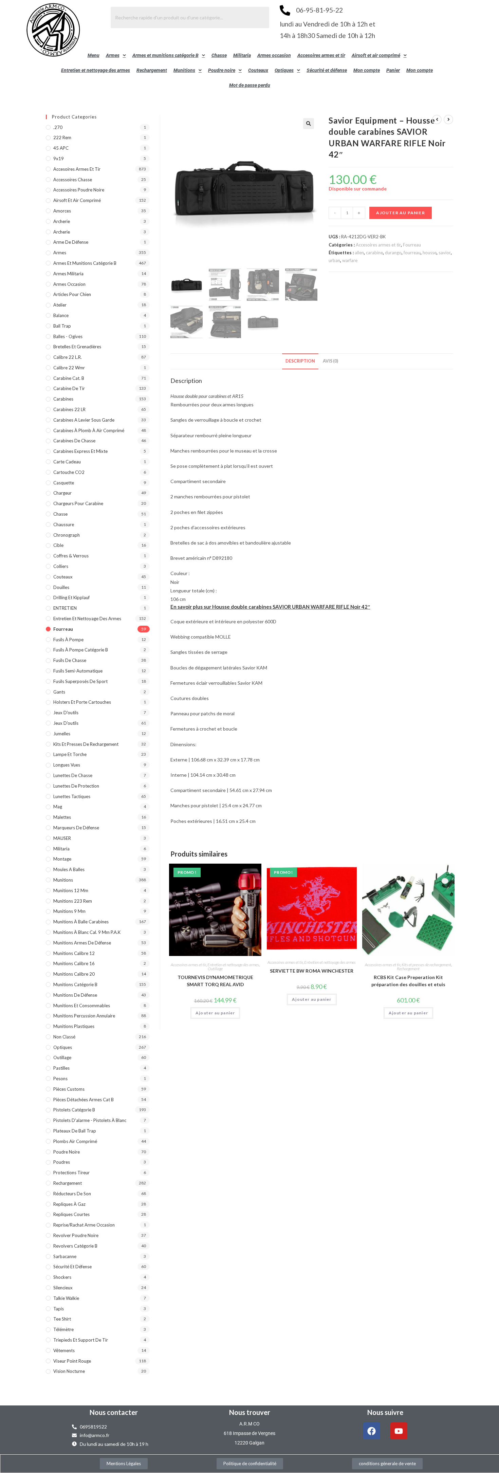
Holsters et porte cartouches (82, 702)
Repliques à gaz (69, 1204)
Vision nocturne (69, 1371)
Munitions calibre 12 (74, 953)
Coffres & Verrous (71, 555)
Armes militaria (68, 273)
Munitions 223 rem (72, 901)
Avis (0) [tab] (330, 361)
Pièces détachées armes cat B (83, 1099)
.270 (57, 127)
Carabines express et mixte (80, 451)
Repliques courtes (71, 1214)
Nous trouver (249, 1412)
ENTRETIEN (65, 608)
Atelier (60, 305)
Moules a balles (69, 869)
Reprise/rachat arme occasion (84, 1225)
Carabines (63, 399)
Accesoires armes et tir (321, 55)
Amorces (62, 211)
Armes (112, 55)
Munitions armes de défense (82, 942)
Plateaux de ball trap (74, 1131)
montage (62, 859)
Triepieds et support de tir (80, 1340)
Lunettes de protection (76, 786)
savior (445, 252)
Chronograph (66, 535)
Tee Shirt (62, 1319)
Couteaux (258, 70)
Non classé (64, 1036)
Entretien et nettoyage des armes (95, 70)
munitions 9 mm (69, 911)
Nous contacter (114, 1412)
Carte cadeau (67, 461)
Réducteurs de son (72, 1193)
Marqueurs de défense (76, 827)
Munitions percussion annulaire (84, 1015)
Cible (58, 545)
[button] (116, 55)
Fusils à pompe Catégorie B (80, 649)
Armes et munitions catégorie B (165, 55)
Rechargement (151, 70)
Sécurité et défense (327, 70)
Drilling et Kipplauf (71, 597)
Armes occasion (274, 55)
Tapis (58, 1308)
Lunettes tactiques (71, 796)
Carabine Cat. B (68, 378)
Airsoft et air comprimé (376, 55)
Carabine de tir (69, 388)
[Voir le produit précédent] (437, 119)
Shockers (62, 1277)
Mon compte (366, 70)
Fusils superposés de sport (80, 681)
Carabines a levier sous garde (83, 420)
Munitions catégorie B (75, 984)
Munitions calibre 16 (74, 963)
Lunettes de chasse (72, 775)
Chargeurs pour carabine (78, 503)
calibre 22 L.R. (67, 357)
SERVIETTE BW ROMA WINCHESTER (311, 971)
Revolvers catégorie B (75, 1246)
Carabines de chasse (74, 440)
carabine (374, 252)
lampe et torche (70, 754)
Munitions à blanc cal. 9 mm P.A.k (87, 932)
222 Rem (62, 137)
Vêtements (64, 1350)
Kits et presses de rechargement (426, 964)
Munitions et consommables (81, 1005)
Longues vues (66, 765)
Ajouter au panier (400, 212)
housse (430, 252)
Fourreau (412, 244)
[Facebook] (371, 1430)
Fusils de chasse (69, 660)
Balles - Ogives (67, 336)
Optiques (284, 70)
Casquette (63, 482)
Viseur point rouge (72, 1361)
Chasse (219, 55)
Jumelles (61, 733)
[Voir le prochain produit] (448, 119)
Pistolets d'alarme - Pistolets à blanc (89, 1120)
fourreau (412, 252)
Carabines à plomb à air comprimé (88, 430)
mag (57, 806)
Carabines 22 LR (69, 409)
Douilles (61, 587)
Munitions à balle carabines (81, 921)
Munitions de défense (75, 995)
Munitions (184, 70)
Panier (393, 70)
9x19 (58, 158)
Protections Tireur (71, 1172)
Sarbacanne (64, 1256)
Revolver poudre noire (75, 1235)
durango (393, 252)
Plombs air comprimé (75, 1141)
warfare (349, 260)
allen (359, 252)
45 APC (61, 148)
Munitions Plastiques (73, 1026)
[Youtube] (398, 1430)
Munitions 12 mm (70, 890)
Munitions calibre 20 (74, 974)
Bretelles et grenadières (77, 346)
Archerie (61, 221)
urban (334, 260)
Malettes (62, 817)
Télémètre (63, 1329)
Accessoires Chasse (72, 179)
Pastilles (61, 1068)
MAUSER (62, 838)
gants (59, 692)
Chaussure (63, 524)
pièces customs (69, 1089)
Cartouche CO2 (69, 472)
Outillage (215, 968)
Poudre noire (221, 70)
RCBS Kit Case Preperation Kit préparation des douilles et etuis (408, 980)
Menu (93, 55)
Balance (61, 315)
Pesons (60, 1078)
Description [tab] (300, 361)
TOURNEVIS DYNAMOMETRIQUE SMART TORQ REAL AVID (215, 980)
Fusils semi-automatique (78, 671)
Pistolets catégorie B (74, 1109)
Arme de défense (70, 242)
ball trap (62, 326)
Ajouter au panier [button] (215, 1012)
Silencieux (63, 1287)
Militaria (242, 55)
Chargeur (62, 493)
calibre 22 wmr (69, 367)
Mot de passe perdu (249, 85)
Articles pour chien (72, 294)
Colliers (60, 566)
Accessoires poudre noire (78, 189)
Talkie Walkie (66, 1298)
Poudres (61, 1162)
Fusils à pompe (68, 639)
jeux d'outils (65, 712)
